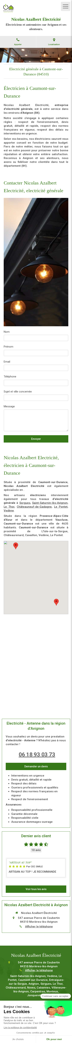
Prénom (8, 346)
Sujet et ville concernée (18, 391)
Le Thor (9, 506)
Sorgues (24, 503)
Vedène (9, 510)
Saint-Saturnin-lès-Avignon (50, 503)
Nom (7, 331)
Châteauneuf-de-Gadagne (34, 506)
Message (9, 406)
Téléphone (10, 376)
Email (7, 361)
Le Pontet (61, 506)
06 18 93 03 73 (37, 754)
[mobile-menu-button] (65, 6)
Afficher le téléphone (39, 926)
